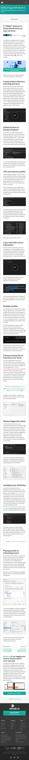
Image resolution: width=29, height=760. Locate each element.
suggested (16, 298)
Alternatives (23, 726)
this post (5, 101)
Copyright (10, 699)
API (21, 728)
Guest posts (18, 699)
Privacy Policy (12, 752)
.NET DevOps (4, 735)
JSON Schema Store (19, 493)
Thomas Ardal (20, 35)
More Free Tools (19, 741)
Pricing (2, 724)
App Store (3, 728)
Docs (12, 728)
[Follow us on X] (11, 757)
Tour (2, 726)
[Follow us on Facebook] (14, 757)
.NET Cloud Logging (6, 738)
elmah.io (6, 656)
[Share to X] (6, 35)
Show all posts (14, 19)
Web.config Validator (21, 735)
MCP (21, 729)
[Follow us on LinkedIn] (18, 757)
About (12, 723)
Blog (12, 726)
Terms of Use (6, 752)
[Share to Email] (11, 35)
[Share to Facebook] (4, 35)
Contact (13, 724)
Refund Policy (19, 752)
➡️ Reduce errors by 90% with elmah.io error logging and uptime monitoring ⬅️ (14, 388)
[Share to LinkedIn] (9, 35)
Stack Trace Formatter (21, 736)
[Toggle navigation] (26, 2)
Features (3, 723)
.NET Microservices (5, 736)
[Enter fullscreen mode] (25, 539)
